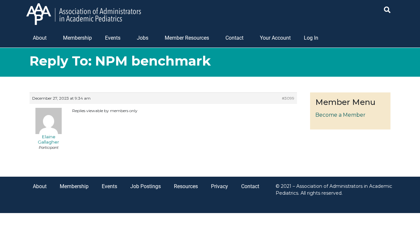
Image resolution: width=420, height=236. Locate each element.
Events (112, 38)
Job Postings (145, 186)
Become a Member (340, 115)
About (40, 38)
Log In (311, 38)
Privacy (219, 186)
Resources (186, 186)
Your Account (275, 38)
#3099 (288, 98)
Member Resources (187, 38)
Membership (77, 38)
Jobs (142, 38)
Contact (234, 38)
